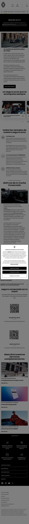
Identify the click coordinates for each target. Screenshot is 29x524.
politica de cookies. (14, 264)
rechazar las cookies (14, 272)
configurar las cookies (14, 275)
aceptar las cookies (14, 268)
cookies (9, 251)
